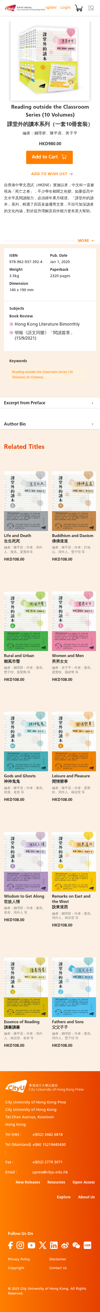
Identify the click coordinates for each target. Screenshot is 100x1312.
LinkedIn (54, 1245)
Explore (64, 1197)
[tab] (50, 403)
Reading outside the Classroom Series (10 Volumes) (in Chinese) (42, 375)
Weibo (65, 1245)
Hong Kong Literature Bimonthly (47, 324)
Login (66, 8)
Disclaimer (57, 1259)
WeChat (76, 1245)
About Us (86, 1197)
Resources (56, 1183)
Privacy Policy (19, 1259)
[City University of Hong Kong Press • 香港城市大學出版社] (25, 8)
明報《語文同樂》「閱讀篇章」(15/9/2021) (44, 336)
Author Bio (15, 424)
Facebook (10, 1245)
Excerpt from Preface (24, 403)
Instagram (20, 1245)
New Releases (28, 1183)
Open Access (84, 1183)
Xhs (87, 1245)
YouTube (31, 1245)
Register (49, 8)
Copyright (16, 1268)
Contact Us (58, 1268)
